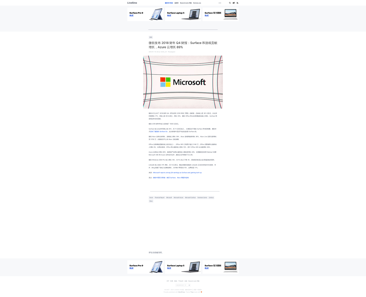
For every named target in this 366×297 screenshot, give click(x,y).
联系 (171, 281)
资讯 (150, 37)
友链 (186, 281)
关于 (168, 281)
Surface (211, 197)
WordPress (181, 292)
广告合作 (180, 281)
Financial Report (159, 197)
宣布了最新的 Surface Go (159, 131)
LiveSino (132, 2)
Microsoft (169, 197)
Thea (191, 292)
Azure (151, 197)
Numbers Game (202, 197)
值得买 (177, 3)
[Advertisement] (183, 25)
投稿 (175, 281)
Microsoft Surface (190, 197)
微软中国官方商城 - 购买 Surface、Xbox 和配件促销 (171, 178)
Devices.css (197, 3)
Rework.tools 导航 (186, 3)
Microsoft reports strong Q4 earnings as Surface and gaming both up (177, 173)
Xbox (151, 201)
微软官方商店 (169, 3)
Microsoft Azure (178, 197)
